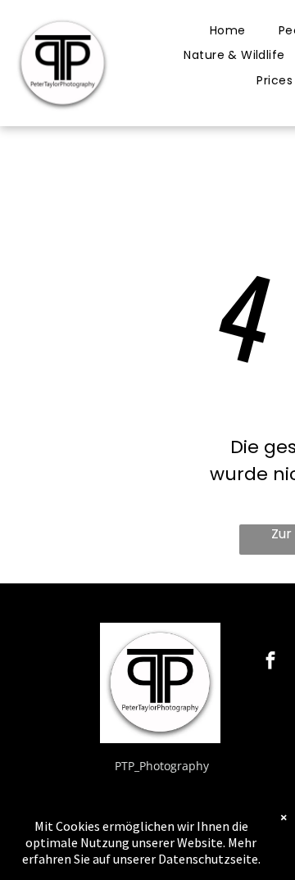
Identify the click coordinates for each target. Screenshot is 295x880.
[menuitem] (227, 30)
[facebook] (270, 662)
